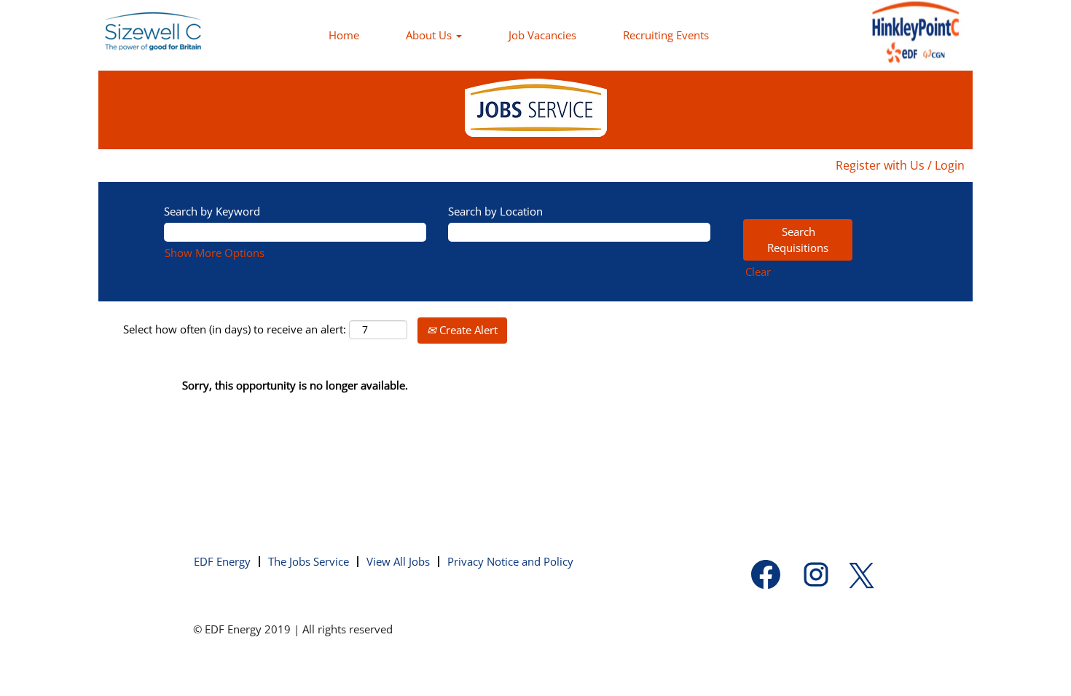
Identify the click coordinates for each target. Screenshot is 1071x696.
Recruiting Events (666, 35)
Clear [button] (758, 271)
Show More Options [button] (214, 252)
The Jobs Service (308, 561)
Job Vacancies (542, 35)
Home (344, 35)
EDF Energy (222, 561)
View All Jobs (398, 561)
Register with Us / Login (900, 165)
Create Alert (467, 330)
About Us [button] (430, 35)
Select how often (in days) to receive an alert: (234, 329)
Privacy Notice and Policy (510, 561)
